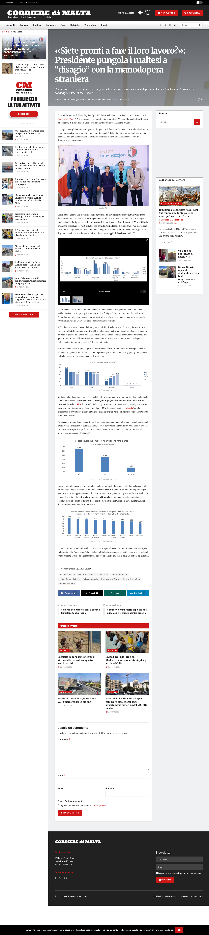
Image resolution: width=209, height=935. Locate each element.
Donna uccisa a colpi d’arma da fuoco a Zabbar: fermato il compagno (30, 182)
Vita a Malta (90, 25)
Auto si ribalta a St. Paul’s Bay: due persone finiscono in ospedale (29, 133)
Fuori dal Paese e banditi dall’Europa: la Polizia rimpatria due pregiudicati (30, 281)
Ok (179, 930)
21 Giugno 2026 (166, 223)
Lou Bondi (103, 574)
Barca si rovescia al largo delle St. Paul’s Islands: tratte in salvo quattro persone (30, 166)
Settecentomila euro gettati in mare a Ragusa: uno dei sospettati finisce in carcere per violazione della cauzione (30, 298)
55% (79, 404)
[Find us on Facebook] (160, 25)
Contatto (19, 2)
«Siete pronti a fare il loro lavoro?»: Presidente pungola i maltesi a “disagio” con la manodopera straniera (22, 47)
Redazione (61, 99)
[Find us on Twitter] (165, 25)
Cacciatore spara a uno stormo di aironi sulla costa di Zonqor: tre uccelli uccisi (30, 67)
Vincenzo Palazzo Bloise (172, 220)
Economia (51, 25)
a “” (129, 407)
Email (61, 788)
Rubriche (75, 25)
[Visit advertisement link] (24, 100)
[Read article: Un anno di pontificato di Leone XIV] (167, 255)
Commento (64, 739)
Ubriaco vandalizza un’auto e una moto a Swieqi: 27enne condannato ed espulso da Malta (29, 199)
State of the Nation (67, 118)
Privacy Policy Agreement (71, 801)
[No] (205, 930)
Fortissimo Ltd (62, 852)
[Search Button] (200, 25)
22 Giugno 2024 (77, 99)
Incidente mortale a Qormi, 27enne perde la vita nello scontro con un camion (28, 265)
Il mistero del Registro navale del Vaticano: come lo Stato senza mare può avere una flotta (178, 213)
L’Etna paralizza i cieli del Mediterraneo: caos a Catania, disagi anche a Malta (29, 232)
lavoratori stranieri (86, 574)
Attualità (10, 25)
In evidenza (69, 574)
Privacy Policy (100, 805)
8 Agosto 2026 (113, 712)
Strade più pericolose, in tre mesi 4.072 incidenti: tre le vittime (28, 249)
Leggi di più (168, 242)
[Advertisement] (180, 152)
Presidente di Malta (110, 579)
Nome (61, 775)
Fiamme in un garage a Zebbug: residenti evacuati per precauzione (30, 216)
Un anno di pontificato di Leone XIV (185, 253)
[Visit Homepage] (49, 13)
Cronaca (24, 25)
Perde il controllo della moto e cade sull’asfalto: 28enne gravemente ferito (30, 149)
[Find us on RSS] (175, 25)
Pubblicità (10, 2)
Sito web (109, 788)
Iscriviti (166, 879)
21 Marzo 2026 (185, 286)
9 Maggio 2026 (185, 260)
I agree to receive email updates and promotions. (179, 873)
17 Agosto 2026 (65, 667)
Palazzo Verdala (90, 579)
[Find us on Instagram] (170, 25)
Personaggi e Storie (171, 203)
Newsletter (167, 13)
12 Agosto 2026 (113, 667)
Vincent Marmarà (67, 583)
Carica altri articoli (24, 314)
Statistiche (100, 99)
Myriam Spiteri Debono (69, 579)
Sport (104, 25)
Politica (37, 25)
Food (63, 25)
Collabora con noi (31, 2)
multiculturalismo (119, 574)
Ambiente (64, 650)
